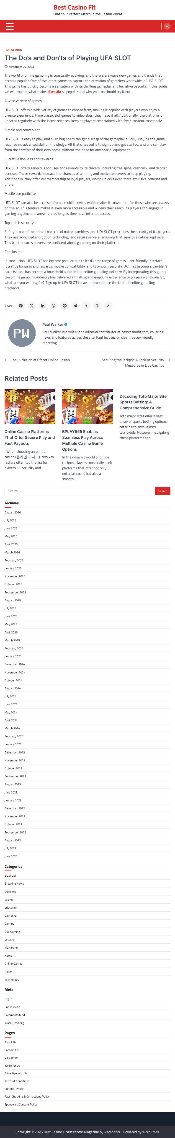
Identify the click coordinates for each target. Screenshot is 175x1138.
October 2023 (13, 768)
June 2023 (11, 792)
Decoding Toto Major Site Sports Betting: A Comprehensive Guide (143, 402)
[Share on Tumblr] (86, 305)
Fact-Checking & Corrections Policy (27, 1096)
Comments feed (15, 1015)
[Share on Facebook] (20, 305)
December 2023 (15, 752)
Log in (8, 999)
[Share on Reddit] (75, 305)
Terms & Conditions (17, 1081)
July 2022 (10, 848)
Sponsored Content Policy (21, 1104)
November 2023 (15, 760)
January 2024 (13, 744)
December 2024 (15, 664)
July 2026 (10, 520)
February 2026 (14, 560)
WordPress (150, 1132)
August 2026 (13, 512)
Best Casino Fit (74, 7)
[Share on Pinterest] (64, 305)
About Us (10, 1042)
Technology (12, 979)
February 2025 (14, 648)
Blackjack (10, 875)
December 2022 (15, 808)
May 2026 (11, 536)
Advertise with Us (16, 1073)
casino (9, 899)
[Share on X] (31, 305)
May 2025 (11, 624)
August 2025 (13, 600)
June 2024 (11, 704)
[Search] (167, 26)
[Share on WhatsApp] (53, 305)
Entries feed (12, 1007)
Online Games (13, 963)
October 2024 (13, 680)
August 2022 (13, 840)
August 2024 (13, 688)
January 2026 (13, 568)
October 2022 (13, 824)
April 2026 (11, 544)
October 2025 (13, 584)
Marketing (11, 947)
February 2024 (14, 736)
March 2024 (12, 728)
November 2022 (15, 816)
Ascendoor (112, 1132)
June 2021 (11, 856)
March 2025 (12, 640)
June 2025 (11, 616)
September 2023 (15, 776)
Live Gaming (13, 50)
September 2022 (15, 832)
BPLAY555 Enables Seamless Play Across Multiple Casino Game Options (82, 440)
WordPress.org (14, 1022)
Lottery (9, 939)
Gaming (9, 923)
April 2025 (11, 632)
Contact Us (11, 1050)
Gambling (11, 915)
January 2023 (13, 800)
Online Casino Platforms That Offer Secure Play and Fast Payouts (30, 437)
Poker (8, 971)
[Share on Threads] (97, 305)
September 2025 (15, 592)
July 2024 (10, 696)
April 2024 (11, 720)
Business (10, 891)
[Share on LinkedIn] (42, 305)
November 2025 (15, 576)
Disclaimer (11, 1057)
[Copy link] (108, 305)
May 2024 (11, 712)
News (8, 955)
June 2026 (11, 528)
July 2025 (10, 608)
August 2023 (13, 784)
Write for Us (12, 1065)
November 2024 (15, 672)
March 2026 (12, 552)
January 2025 (13, 656)
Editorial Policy (14, 1088)
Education (11, 907)
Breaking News (14, 883)
